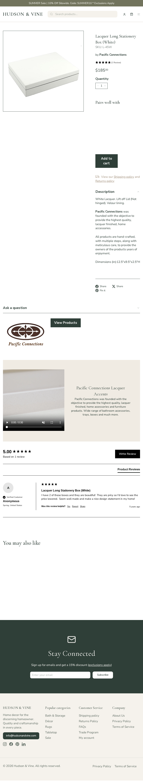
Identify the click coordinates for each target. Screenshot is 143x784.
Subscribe (102, 675)
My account (86, 738)
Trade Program (89, 732)
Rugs (48, 727)
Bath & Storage (55, 716)
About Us (118, 716)
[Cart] (131, 14)
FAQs (82, 727)
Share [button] (82, 506)
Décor (49, 721)
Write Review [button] (127, 454)
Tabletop (51, 732)
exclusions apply (100, 665)
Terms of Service (123, 727)
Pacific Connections (113, 55)
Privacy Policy (121, 721)
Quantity (101, 79)
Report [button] (75, 506)
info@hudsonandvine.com (21, 735)
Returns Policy (88, 721)
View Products (65, 322)
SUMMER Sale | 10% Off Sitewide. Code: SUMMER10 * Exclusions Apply (71, 3)
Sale (48, 738)
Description (104, 191)
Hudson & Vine (23, 14)
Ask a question (15, 307)
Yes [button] (68, 506)
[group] (21, 451)
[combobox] (82, 14)
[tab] (129, 470)
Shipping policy (89, 716)
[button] (117, 62)
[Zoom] (43, 71)
